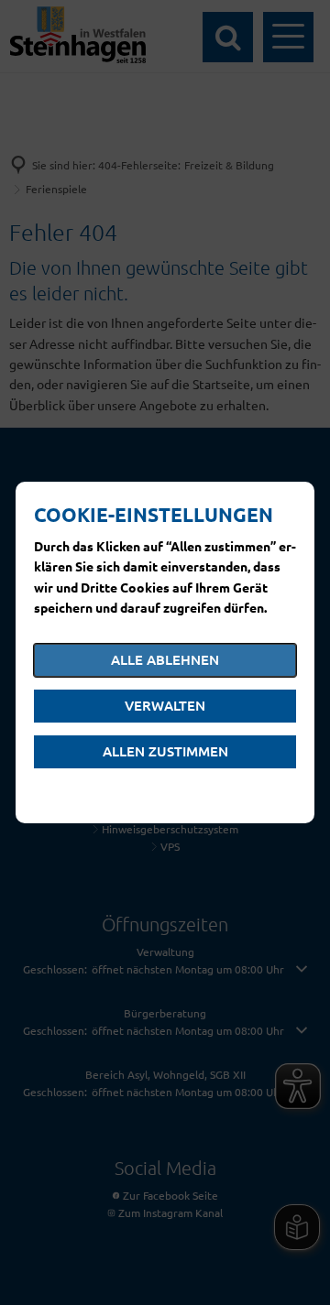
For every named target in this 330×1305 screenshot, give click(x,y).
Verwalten (165, 705)
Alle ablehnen (165, 659)
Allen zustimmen (165, 751)
